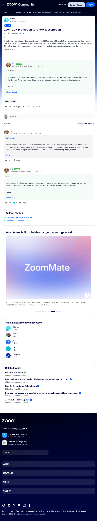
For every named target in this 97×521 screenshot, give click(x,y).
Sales (6, 481)
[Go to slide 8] (60, 312)
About (6, 464)
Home (4, 12)
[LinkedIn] (8, 505)
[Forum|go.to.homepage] (21, 4)
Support (7, 490)
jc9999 (15, 341)
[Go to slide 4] (46, 312)
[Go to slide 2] (40, 312)
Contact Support (76, 5)
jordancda (16, 354)
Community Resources (17, 12)
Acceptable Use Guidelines (35, 511)
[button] (3, 4)
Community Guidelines (15, 221)
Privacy (11, 511)
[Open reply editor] (48, 116)
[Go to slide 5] (49, 312)
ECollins (16, 327)
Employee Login (81, 511)
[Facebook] (29, 505)
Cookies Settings (68, 511)
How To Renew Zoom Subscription (21, 386)
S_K (13, 63)
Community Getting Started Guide (19, 217)
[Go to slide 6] (52, 312)
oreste (12, 19)
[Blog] (3, 505)
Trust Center (20, 511)
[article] (48, 146)
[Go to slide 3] (43, 312)
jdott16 (15, 334)
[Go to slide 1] (37, 312)
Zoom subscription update (17, 400)
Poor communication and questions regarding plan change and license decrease (41, 393)
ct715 (15, 347)
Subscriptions (10, 101)
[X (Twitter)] (13, 505)
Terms (4, 511)
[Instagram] (24, 505)
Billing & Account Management (40, 12)
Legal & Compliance (53, 511)
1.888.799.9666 (19, 428)
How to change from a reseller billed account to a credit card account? (37, 379)
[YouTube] (19, 505)
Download (8, 473)
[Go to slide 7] (55, 312)
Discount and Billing (14, 372)
